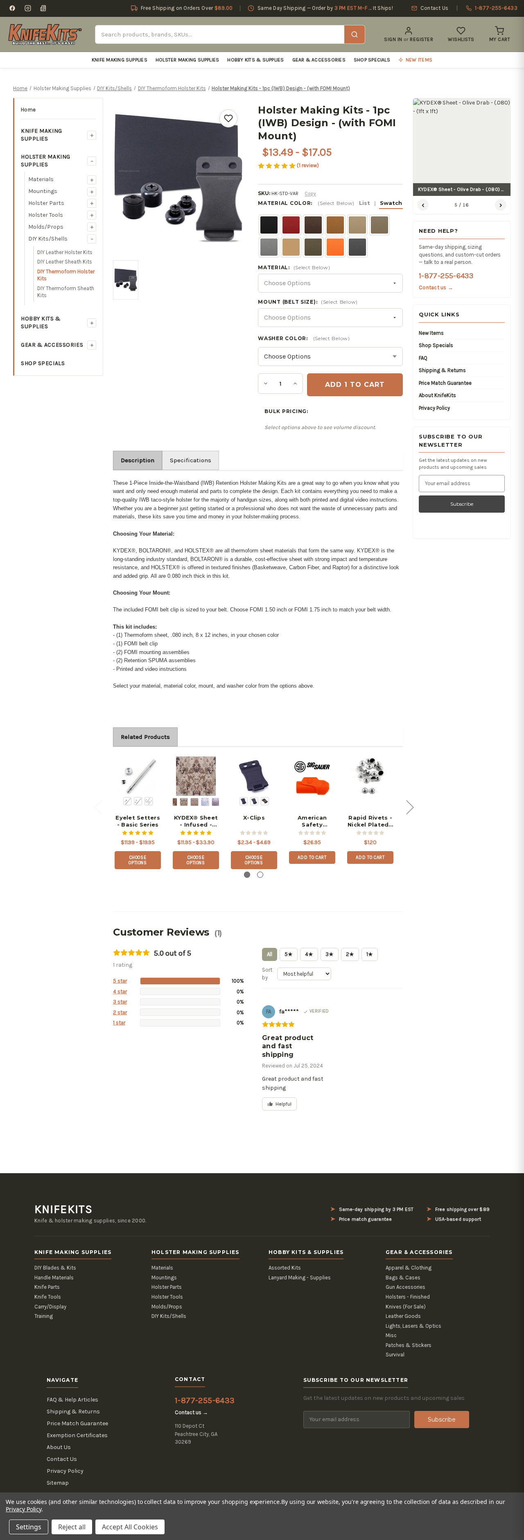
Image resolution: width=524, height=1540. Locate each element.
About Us (59, 1447)
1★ (369, 954)
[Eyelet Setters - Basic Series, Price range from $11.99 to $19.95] (138, 776)
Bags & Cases (403, 1277)
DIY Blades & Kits (55, 1268)
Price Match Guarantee (445, 383)
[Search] (354, 34)
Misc (391, 1335)
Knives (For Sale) (406, 1307)
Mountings (42, 191)
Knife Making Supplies (119, 60)
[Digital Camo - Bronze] (216, 802)
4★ (309, 954)
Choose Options (138, 860)
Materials (41, 179)
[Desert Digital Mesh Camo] (194, 802)
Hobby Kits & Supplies (255, 60)
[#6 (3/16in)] (127, 801)
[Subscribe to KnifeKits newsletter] (43, 8)
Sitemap (58, 1482)
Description (137, 460)
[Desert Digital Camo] (184, 802)
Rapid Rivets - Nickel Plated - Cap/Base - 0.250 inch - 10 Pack (370, 821)
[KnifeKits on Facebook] (12, 8)
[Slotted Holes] (254, 801)
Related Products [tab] (145, 736)
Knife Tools (47, 1297)
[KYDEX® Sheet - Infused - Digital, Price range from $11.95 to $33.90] (196, 776)
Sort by (267, 974)
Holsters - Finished (408, 1297)
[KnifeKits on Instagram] (28, 8)
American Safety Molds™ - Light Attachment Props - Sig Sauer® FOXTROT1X (312, 821)
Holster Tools (45, 214)
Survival (395, 1354)
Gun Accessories (405, 1287)
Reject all (72, 1526)
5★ (289, 954)
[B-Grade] (265, 801)
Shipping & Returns (442, 370)
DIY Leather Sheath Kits (64, 262)
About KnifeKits (437, 395)
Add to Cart (312, 857)
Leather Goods (403, 1316)
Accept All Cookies (130, 1526)
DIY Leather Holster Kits (65, 252)
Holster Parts (46, 203)
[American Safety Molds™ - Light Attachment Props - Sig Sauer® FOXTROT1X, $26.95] (312, 776)
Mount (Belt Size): (308, 302)
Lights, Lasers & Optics (413, 1326)
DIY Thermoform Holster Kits (66, 275)
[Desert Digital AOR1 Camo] (173, 802)
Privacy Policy (434, 408)
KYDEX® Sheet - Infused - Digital (196, 821)
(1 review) (308, 165)
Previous (98, 806)
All (269, 954)
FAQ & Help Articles (72, 1399)
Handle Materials (54, 1277)
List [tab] (364, 203)
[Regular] (243, 801)
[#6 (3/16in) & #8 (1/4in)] (149, 801)
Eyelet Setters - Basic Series (137, 821)
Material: (294, 267)
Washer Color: (304, 338)
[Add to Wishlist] (228, 118)
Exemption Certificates (77, 1435)
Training (43, 1316)
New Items (431, 333)
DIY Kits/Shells (48, 238)
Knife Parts (47, 1287)
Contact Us (62, 1459)
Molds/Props (45, 226)
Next (410, 806)
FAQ (423, 358)
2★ (350, 954)
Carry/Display (50, 1307)
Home (28, 110)
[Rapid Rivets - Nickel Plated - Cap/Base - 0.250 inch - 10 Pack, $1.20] (370, 776)
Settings (28, 1526)
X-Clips (254, 817)
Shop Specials (372, 60)
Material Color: (330, 203)
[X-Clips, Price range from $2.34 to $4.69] (254, 776)
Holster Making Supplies (187, 60)
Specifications (190, 460)
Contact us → (436, 287)
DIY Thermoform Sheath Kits (65, 292)
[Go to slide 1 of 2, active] (247, 875)
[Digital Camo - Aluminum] (205, 802)
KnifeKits (63, 1209)
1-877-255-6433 (446, 275)
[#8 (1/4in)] (138, 801)
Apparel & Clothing (408, 1268)
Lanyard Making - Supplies (300, 1277)
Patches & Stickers (408, 1345)
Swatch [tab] (391, 203)
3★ (329, 954)
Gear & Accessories (319, 60)
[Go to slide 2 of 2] (260, 875)
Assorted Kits (285, 1268)
